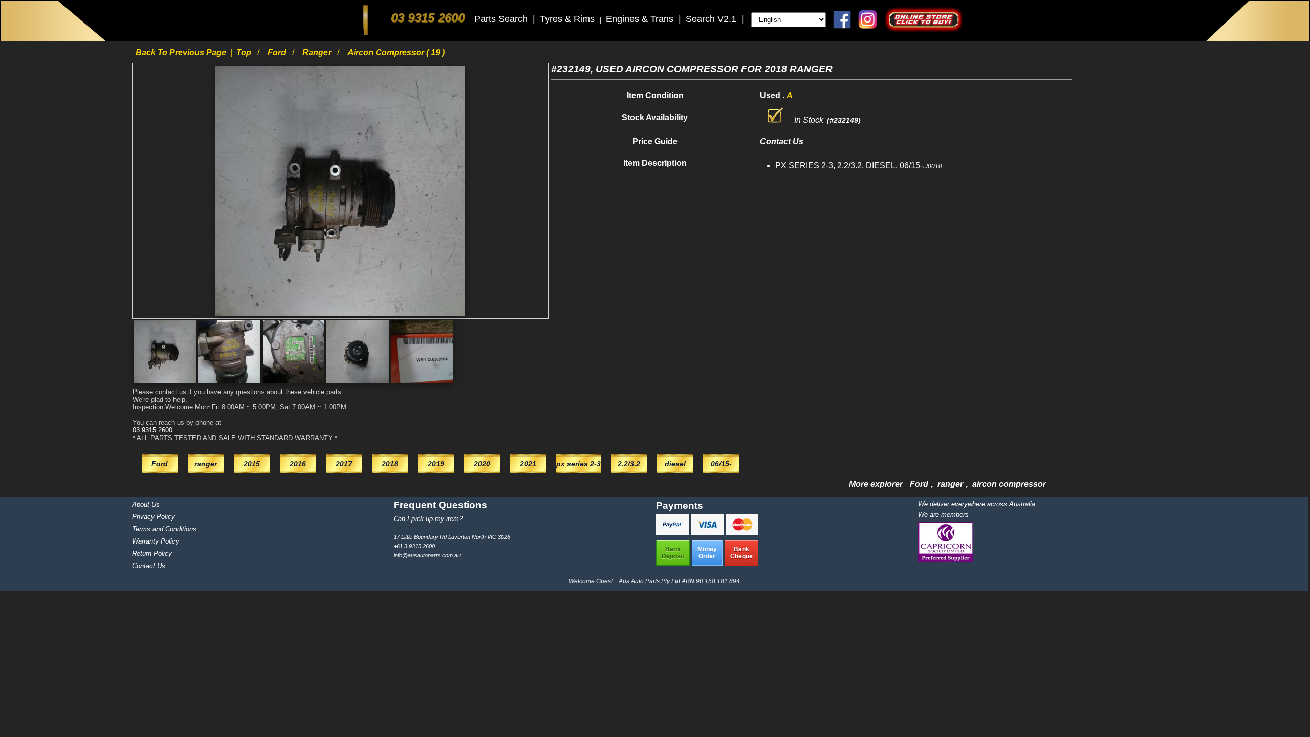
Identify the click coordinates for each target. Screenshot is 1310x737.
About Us (146, 504)
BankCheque (741, 553)
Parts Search (502, 19)
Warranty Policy (155, 541)
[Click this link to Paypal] (673, 532)
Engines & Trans (641, 19)
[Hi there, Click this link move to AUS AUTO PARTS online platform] (923, 29)
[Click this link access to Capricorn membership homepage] (945, 560)
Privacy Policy (153, 517)
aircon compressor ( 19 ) (396, 52)
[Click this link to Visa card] (708, 532)
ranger (317, 52)
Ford (278, 52)
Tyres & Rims (568, 19)
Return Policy (152, 553)
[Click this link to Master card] (742, 532)
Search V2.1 (712, 19)
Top (244, 52)
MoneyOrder (707, 553)
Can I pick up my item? (428, 519)
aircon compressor (1009, 484)
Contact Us (148, 566)
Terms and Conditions (164, 529)
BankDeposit (673, 553)
